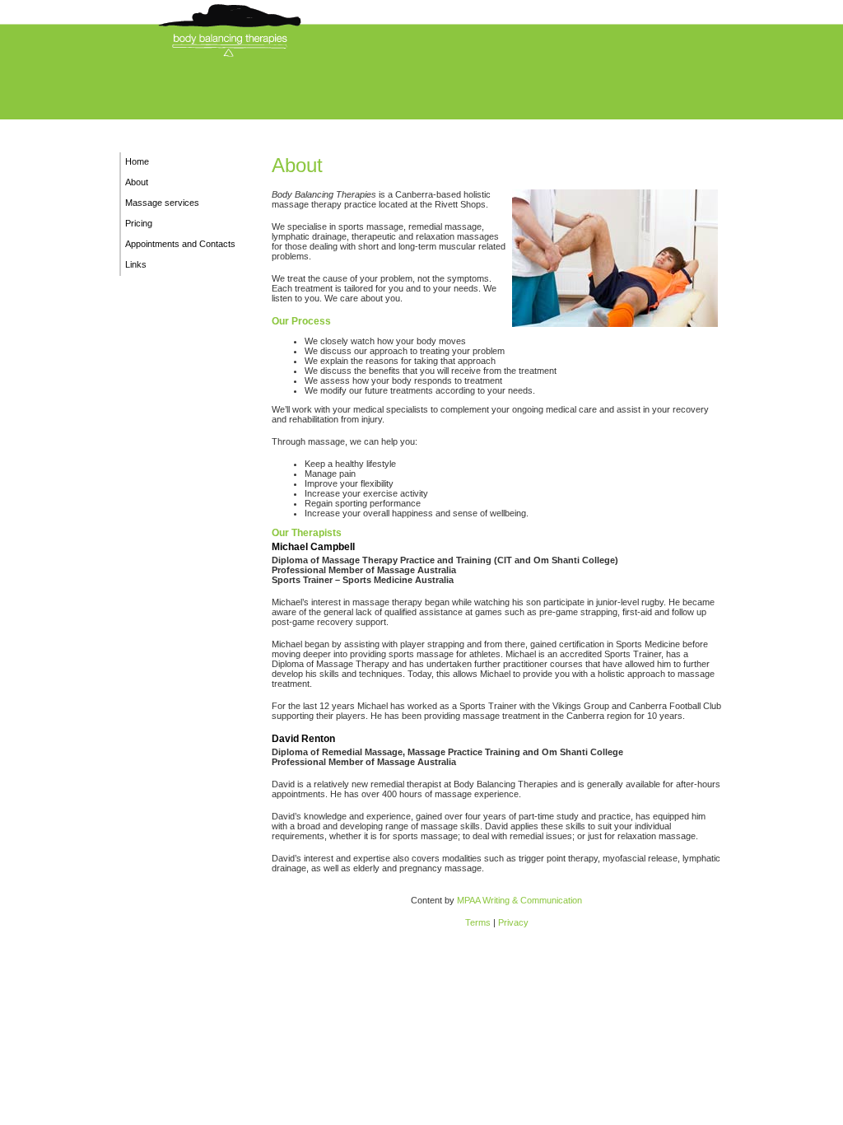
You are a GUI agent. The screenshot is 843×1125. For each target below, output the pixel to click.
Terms (478, 922)
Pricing (138, 223)
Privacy (513, 922)
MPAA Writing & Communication (519, 900)
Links (136, 264)
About (136, 182)
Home (137, 161)
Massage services (162, 203)
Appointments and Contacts (180, 244)
